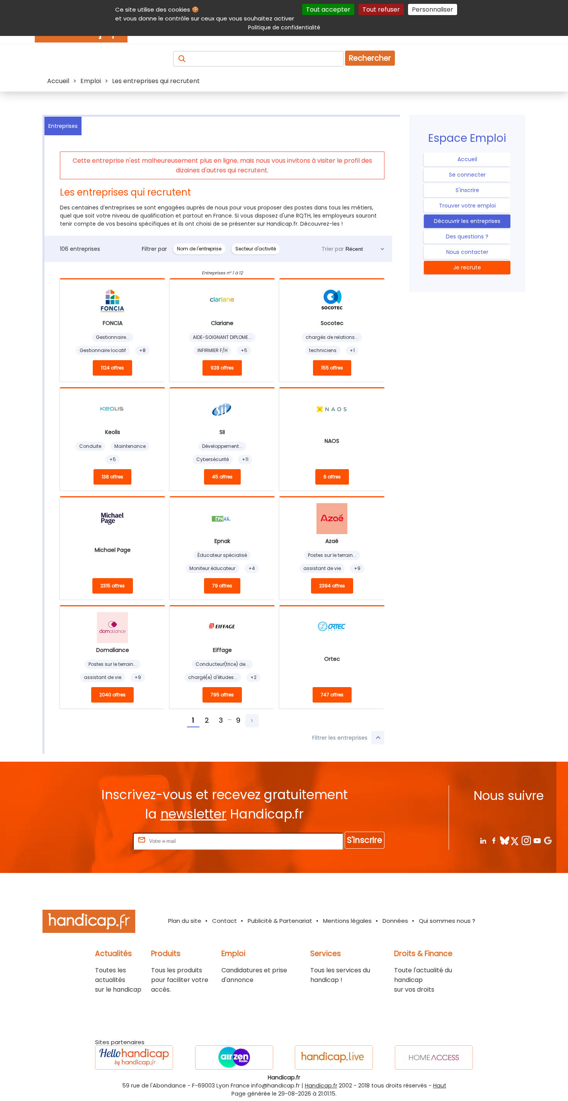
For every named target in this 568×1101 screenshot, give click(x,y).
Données (395, 921)
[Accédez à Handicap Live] (334, 1057)
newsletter (193, 814)
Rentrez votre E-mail (100, 840)
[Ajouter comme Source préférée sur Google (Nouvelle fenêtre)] (547, 840)
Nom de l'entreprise (199, 248)
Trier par (332, 249)
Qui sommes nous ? (447, 921)
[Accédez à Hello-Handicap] (134, 1057)
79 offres (222, 585)
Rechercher (370, 58)
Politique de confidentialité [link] (284, 27)
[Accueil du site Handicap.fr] (89, 923)
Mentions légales (347, 921)
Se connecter (467, 175)
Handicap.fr (321, 1085)
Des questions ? (467, 236)
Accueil (467, 159)
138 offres (112, 476)
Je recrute (467, 267)
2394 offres (332, 585)
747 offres (332, 694)
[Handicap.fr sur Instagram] (526, 840)
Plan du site (184, 921)
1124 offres (112, 367)
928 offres (222, 367)
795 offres (222, 694)
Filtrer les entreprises (339, 738)
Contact (224, 921)
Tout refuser (381, 9)
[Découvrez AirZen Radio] (234, 1057)
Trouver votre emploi (467, 205)
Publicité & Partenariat (280, 921)
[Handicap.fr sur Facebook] (493, 840)
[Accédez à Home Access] (434, 1057)
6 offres (332, 476)
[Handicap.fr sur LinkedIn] (482, 840)
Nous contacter (467, 252)
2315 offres (112, 585)
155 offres (332, 367)
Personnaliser (432, 9)
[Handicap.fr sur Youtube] (536, 840)
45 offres (222, 476)
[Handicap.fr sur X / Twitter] (515, 840)
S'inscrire (467, 190)
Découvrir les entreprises (467, 221)
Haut (439, 1085)
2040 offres (112, 694)
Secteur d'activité (255, 248)
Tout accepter (328, 9)
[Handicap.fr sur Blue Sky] (504, 840)
